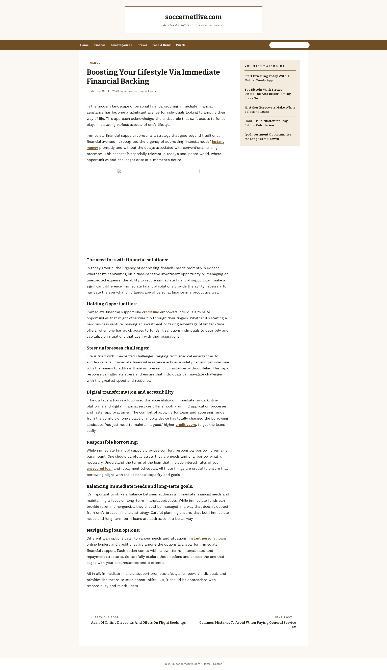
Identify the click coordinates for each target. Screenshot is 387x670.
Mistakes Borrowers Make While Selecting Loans (269, 110)
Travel (142, 45)
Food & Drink (161, 45)
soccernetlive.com (193, 17)
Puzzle (181, 45)
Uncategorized (121, 45)
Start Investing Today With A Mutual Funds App (267, 78)
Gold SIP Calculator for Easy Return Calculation (266, 123)
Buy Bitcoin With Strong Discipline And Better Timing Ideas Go (267, 94)
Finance (100, 45)
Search (217, 663)
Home (84, 45)
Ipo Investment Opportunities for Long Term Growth (267, 137)
